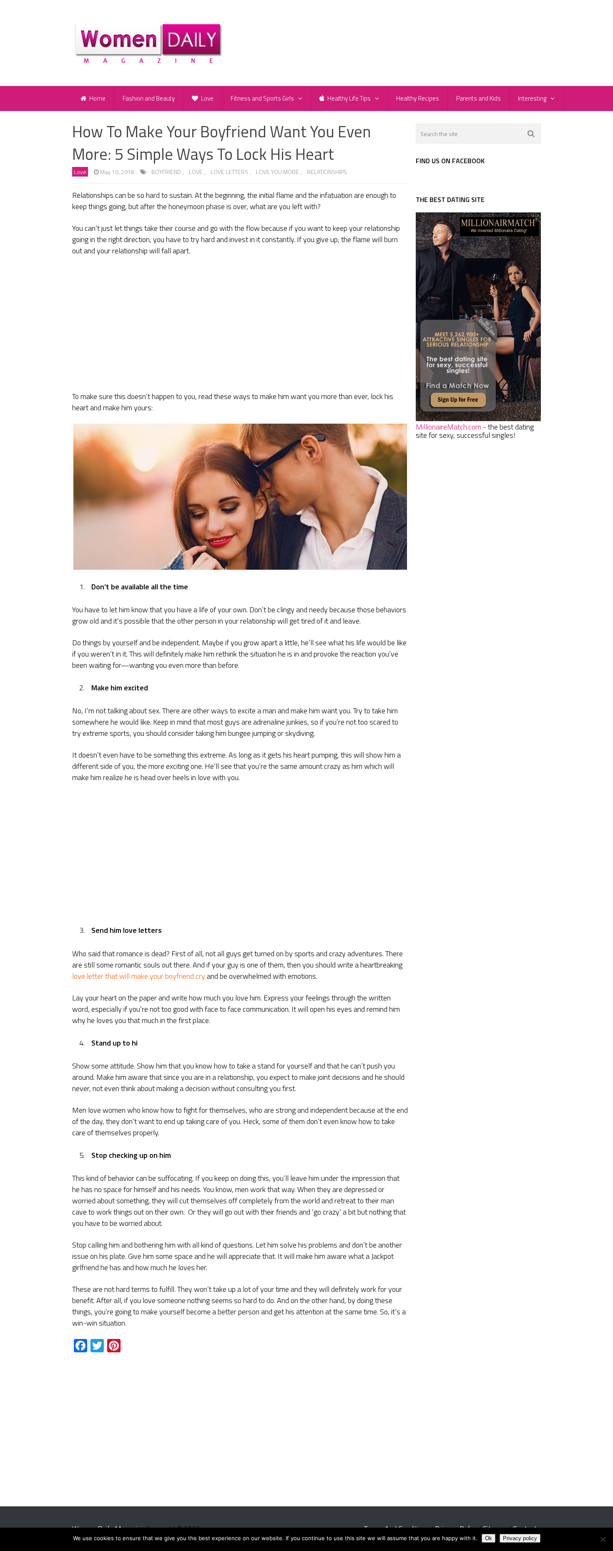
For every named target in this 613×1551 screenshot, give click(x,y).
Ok (488, 1538)
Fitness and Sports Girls (262, 98)
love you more (277, 171)
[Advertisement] (240, 325)
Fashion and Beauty (149, 98)
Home (97, 98)
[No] (602, 1539)
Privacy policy (520, 1538)
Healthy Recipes (417, 98)
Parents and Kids (478, 98)
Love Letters (229, 171)
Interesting (532, 98)
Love (207, 98)
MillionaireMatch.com (448, 426)
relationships (327, 171)
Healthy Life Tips (348, 98)
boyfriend (166, 171)
